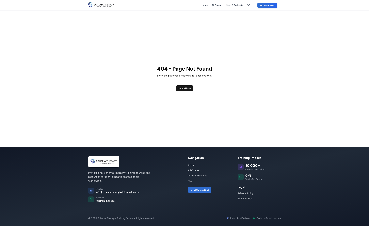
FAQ (190, 180)
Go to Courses (267, 5)
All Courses (194, 170)
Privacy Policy (245, 193)
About (191, 165)
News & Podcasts (197, 175)
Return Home (184, 88)
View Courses (201, 189)
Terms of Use (245, 198)
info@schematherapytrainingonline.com (118, 192)
